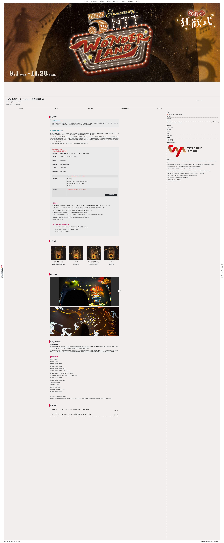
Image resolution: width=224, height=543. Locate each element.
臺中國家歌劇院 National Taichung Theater (2, 271)
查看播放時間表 (111, 194)
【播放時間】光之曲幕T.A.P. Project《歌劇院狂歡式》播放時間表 (69, 409)
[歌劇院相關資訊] (111, 541)
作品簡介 (21, 108)
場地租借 (109, 1)
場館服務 (102, 1)
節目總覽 (86, 1)
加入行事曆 (200, 100)
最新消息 (124, 1)
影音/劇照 (90, 108)
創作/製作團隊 (125, 108)
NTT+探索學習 (94, 1)
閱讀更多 (116, 410)
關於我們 (138, 1)
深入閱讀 (159, 108)
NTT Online (116, 1)
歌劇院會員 (130, 1)
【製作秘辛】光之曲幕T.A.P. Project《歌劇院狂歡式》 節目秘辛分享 (70, 414)
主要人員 (55, 108)
